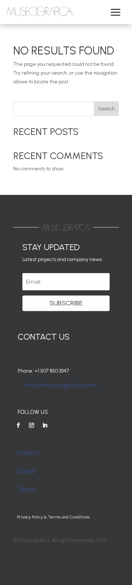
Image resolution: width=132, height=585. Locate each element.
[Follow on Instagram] (31, 425)
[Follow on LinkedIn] (45, 425)
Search (106, 109)
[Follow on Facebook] (18, 425)
